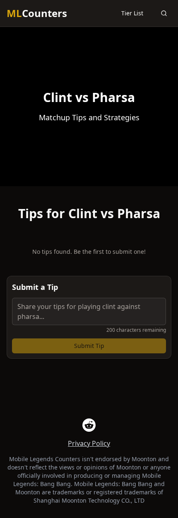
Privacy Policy (89, 443)
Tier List (132, 13)
